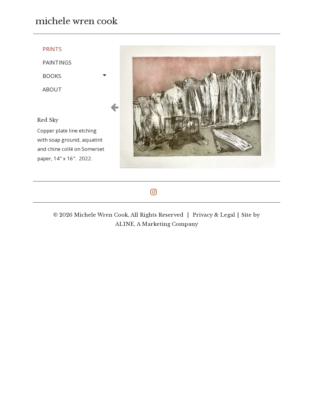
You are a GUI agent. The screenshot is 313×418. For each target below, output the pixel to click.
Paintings (57, 62)
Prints (52, 49)
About (52, 89)
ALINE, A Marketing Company (156, 224)
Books (51, 76)
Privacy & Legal (214, 215)
